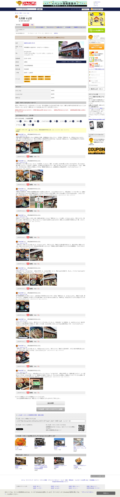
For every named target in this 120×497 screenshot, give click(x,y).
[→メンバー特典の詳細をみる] (96, 69)
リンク (62, 480)
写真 (32, 24)
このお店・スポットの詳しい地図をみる (71, 61)
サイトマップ (29, 480)
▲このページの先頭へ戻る (98, 476)
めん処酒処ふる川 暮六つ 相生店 (60, 447)
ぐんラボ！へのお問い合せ (81, 480)
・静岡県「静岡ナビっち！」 (74, 486)
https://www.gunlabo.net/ (97, 119)
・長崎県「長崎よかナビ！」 (92, 486)
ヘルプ (96, 3)
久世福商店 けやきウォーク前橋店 (60, 466)
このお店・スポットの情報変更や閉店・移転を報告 (31, 415)
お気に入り (59, 27)
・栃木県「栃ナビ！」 (37, 486)
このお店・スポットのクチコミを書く (50, 409)
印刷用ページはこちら (79, 27)
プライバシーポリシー (53, 480)
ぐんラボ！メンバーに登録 (95, 108)
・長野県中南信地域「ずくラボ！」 (93, 488)
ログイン (86, 9)
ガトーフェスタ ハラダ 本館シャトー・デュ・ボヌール (80, 448)
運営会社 (71, 480)
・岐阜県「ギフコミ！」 (73, 488)
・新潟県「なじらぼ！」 (55, 488)
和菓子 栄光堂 (38, 446)
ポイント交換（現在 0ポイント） (96, 81)
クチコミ (26, 24)
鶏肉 (79, 121)
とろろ (63, 121)
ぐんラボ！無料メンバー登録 (96, 46)
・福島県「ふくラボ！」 (37, 488)
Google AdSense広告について (60, 481)
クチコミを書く (40, 27)
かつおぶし (20, 124)
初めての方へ (98, 2)
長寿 (36, 121)
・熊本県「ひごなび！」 (55, 486)
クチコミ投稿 (43, 480)
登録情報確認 (94, 85)
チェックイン (50, 27)
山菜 (71, 121)
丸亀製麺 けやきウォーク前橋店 (21, 466)
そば (18, 121)
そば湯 (30, 124)
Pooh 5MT (21, 134)
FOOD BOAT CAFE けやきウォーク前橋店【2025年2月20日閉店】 (40, 467)
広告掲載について (94, 480)
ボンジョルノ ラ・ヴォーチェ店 (21, 447)
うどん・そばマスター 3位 (21, 136)
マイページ (94, 78)
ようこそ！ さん (76, 9)
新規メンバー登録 (96, 9)
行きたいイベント (95, 75)
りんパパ (33, 129)
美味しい (27, 121)
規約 (66, 480)
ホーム (96, 5)
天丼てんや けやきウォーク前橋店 (80, 466)
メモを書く (68, 27)
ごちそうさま (46, 121)
